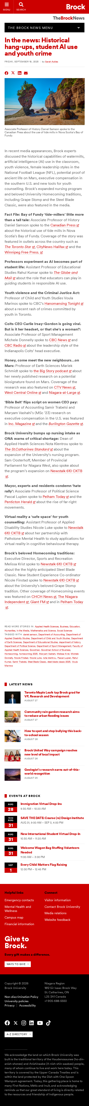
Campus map (14, 917)
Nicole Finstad (21, 657)
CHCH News (42, 596)
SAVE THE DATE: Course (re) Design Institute (52, 818)
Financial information (19, 924)
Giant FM (37, 602)
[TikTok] (48, 1023)
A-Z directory (17, 1034)
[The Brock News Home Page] (69, 14)
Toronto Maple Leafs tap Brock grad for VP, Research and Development (52, 694)
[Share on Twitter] (13, 72)
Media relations (55, 913)
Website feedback (57, 920)
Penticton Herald (18, 502)
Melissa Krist (63, 653)
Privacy (10, 1005)
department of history (69, 642)
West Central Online (21, 392)
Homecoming (11, 653)
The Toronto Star (18, 247)
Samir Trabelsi (19, 661)
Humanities (10, 630)
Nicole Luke (36, 657)
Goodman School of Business (55, 649)
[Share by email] (26, 72)
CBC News (58, 340)
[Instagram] (23, 1023)
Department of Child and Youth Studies (50, 638)
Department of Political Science (20, 646)
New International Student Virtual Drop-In (50, 834)
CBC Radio (13, 345)
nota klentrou (49, 657)
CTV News (63, 387)
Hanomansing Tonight (62, 303)
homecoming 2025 (28, 653)
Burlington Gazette (64, 424)
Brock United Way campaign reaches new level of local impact (50, 752)
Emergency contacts (19, 900)
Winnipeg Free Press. (22, 252)
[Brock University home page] (76, 7)
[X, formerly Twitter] (15, 1023)
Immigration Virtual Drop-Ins (41, 804)
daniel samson (30, 634)
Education (75, 626)
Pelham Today (54, 496)
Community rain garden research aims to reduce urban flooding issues (51, 714)
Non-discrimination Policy (21, 996)
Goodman (35, 649)
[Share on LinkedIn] (20, 72)
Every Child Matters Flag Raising (44, 865)
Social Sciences (64, 630)
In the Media (23, 630)
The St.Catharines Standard (27, 449)
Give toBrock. (17, 942)
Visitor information (57, 900)
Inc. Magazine (19, 424)
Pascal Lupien (64, 657)
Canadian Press (63, 225)
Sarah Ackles (51, 61)
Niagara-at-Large (62, 392)
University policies (17, 1001)
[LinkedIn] (31, 1023)
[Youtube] (40, 1023)
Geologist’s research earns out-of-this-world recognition (52, 772)
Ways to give (16, 964)
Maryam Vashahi (47, 653)
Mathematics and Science (43, 630)
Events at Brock (25, 796)
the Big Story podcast (51, 371)
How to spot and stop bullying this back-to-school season (53, 733)
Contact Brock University (62, 907)
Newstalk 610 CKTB (57, 564)
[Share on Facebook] (6, 72)
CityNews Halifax (51, 247)
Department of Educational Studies (40, 642)
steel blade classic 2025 (59, 661)
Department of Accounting (51, 634)
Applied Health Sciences (47, 626)
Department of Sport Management (54, 646)
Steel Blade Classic (37, 661)
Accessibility (27, 1005)
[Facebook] (7, 1023)
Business (64, 626)
